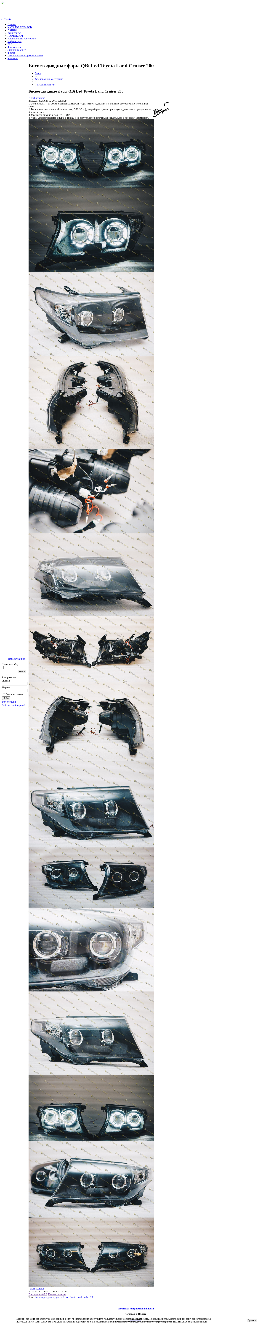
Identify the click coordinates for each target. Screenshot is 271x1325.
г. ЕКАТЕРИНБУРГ (45, 84)
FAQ (10, 44)
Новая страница (16, 658)
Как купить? (14, 33)
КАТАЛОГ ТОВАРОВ (20, 27)
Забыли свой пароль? (13, 705)
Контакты (13, 58)
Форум (11, 52)
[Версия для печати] (10, 19)
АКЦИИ (12, 30)
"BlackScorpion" (37, 98)
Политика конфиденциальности (190, 1321)
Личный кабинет (17, 50)
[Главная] (78, 17)
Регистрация (9, 701)
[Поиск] (5, 19)
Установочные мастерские (22, 38)
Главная (12, 24)
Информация (14, 41)
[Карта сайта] (7, 19)
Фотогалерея (14, 47)
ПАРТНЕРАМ (15, 35)
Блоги (38, 73)
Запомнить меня (14, 694)
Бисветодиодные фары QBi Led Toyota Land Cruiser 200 (64, 1297)
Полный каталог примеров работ (25, 55)
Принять (252, 1320)
